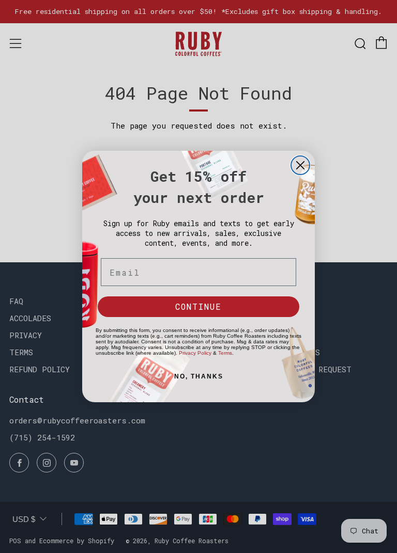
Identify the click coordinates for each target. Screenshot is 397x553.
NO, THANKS (198, 376)
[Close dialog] (300, 165)
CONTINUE (198, 306)
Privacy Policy (195, 353)
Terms (225, 353)
